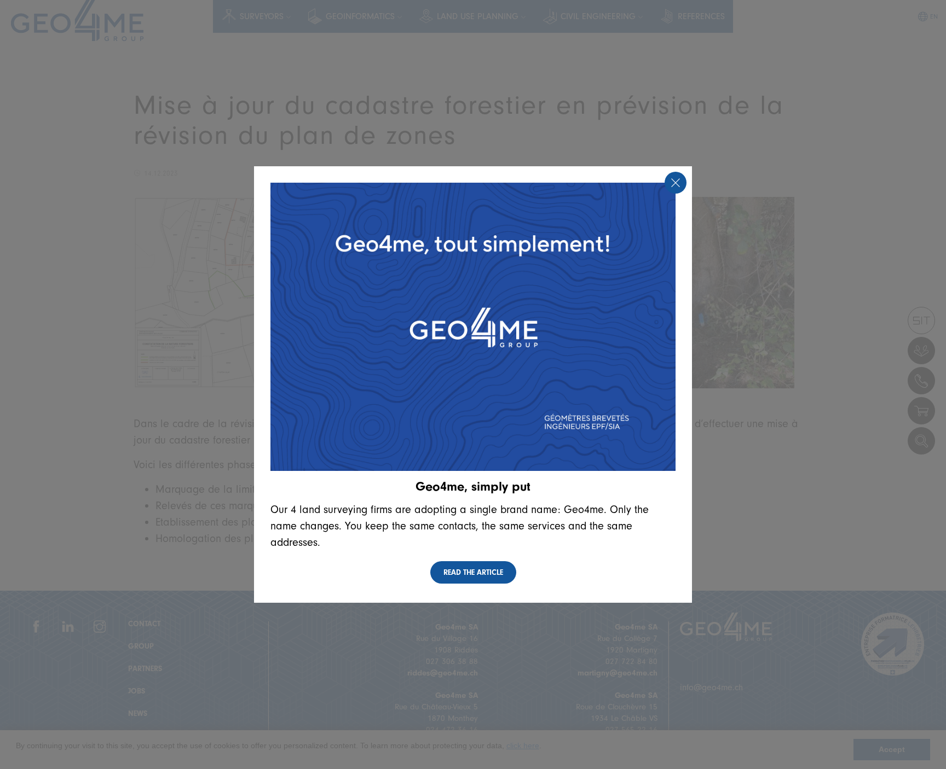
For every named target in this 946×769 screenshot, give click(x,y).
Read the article (473, 572)
